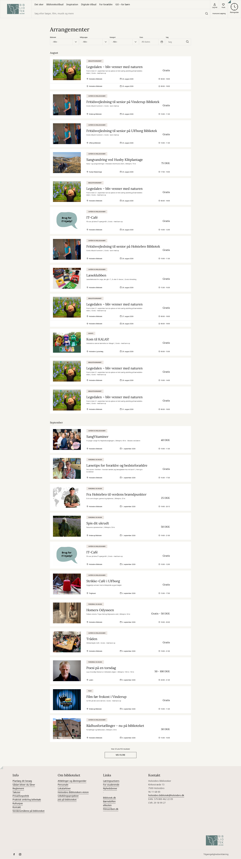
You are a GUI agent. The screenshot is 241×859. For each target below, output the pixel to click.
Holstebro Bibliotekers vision (73, 792)
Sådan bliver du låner (24, 784)
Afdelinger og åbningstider (72, 781)
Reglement (18, 788)
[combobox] (121, 13)
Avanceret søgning (219, 13)
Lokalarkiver (64, 788)
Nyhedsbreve (110, 788)
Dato (141, 37)
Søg (167, 37)
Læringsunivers (111, 781)
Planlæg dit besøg (22, 781)
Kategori (113, 37)
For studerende (111, 784)
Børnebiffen (109, 801)
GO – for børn (122, 4)
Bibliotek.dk (109, 797)
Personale (63, 784)
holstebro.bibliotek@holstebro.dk (166, 795)
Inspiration (72, 4)
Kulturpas (18, 803)
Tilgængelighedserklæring (215, 854)
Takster (16, 792)
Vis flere (120, 755)
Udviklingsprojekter (68, 796)
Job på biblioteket (67, 799)
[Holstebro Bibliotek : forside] (15, 9)
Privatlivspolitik (21, 796)
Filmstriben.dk (110, 809)
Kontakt (17, 807)
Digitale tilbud (88, 4)
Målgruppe (83, 37)
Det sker (39, 4)
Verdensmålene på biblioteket (29, 811)
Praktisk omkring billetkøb (27, 799)
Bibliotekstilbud (54, 4)
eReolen (107, 805)
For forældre (105, 4)
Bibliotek (53, 37)
